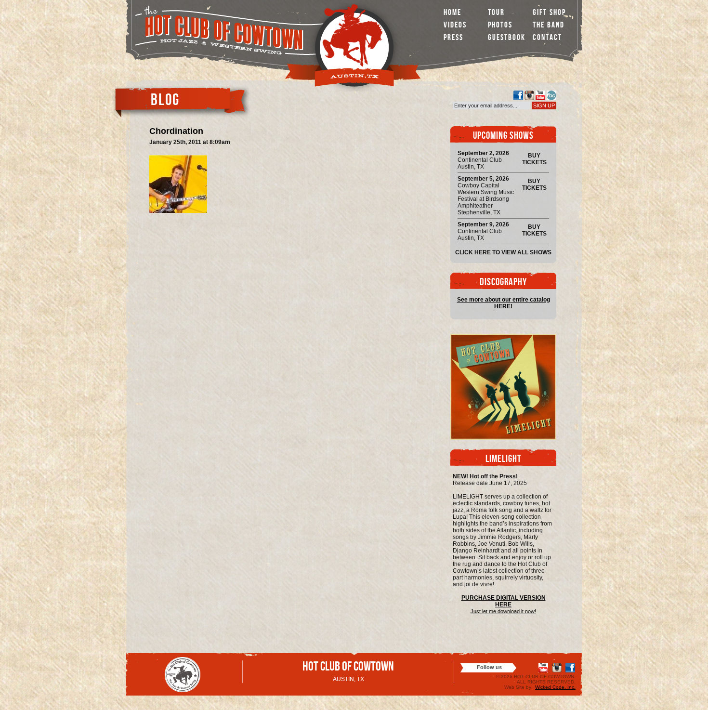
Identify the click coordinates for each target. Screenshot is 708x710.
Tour (496, 13)
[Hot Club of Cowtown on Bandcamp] (551, 95)
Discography (503, 283)
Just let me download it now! (503, 611)
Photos (500, 26)
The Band (548, 26)
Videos (455, 26)
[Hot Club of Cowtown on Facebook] (518, 95)
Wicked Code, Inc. (555, 687)
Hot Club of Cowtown (348, 667)
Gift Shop (549, 13)
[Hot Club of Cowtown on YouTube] (540, 95)
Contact (547, 38)
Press (453, 38)
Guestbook (506, 38)
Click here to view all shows (503, 252)
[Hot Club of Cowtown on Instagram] (529, 95)
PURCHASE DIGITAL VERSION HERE (503, 601)
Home (452, 13)
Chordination (176, 131)
